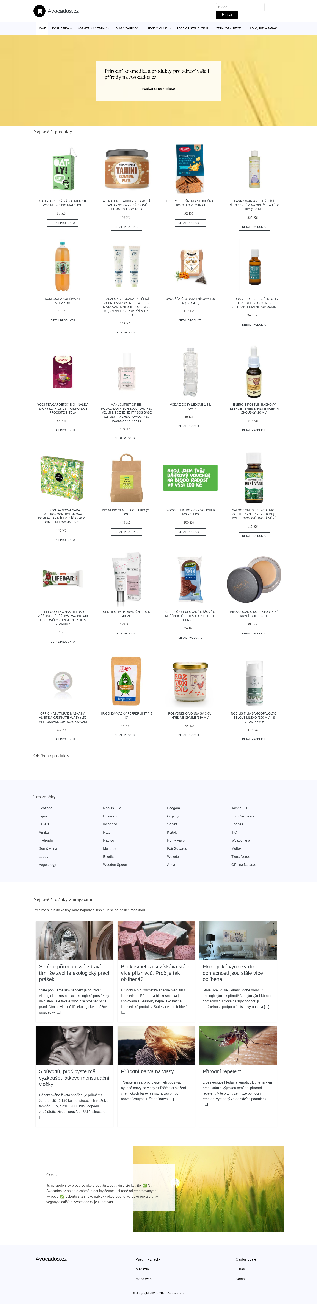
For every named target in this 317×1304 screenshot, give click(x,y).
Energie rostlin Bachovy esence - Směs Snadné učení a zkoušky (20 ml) (254, 408)
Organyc (173, 816)
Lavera (44, 824)
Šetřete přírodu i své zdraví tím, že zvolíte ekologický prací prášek (74, 973)
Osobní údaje (246, 1259)
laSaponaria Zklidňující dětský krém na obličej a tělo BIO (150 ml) (254, 205)
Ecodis (108, 857)
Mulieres (109, 848)
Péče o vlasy (157, 28)
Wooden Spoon (115, 865)
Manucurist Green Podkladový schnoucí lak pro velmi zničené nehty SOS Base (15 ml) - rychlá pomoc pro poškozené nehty (126, 412)
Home (42, 28)
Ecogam (173, 808)
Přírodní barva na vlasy (147, 1071)
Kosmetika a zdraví (92, 28)
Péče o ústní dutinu (192, 28)
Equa (43, 816)
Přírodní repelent (222, 1071)
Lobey (43, 857)
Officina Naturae (243, 865)
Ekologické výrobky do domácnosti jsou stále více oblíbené (233, 973)
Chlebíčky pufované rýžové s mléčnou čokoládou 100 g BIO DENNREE (190, 616)
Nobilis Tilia (112, 808)
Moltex (236, 848)
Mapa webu (145, 1279)
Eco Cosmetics (242, 816)
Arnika (44, 832)
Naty (106, 832)
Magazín (142, 1269)
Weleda (173, 857)
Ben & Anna (48, 848)
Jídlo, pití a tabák (263, 28)
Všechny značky (148, 1259)
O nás (240, 1269)
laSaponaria (240, 840)
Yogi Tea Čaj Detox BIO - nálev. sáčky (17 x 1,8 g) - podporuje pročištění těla (62, 408)
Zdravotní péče (228, 28)
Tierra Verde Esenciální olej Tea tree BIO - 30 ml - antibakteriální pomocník (254, 303)
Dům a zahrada (127, 28)
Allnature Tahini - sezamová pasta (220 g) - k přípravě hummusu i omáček (126, 205)
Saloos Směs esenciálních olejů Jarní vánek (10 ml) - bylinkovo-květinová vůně (254, 514)
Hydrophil (46, 840)
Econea (237, 824)
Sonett (172, 824)
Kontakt (241, 1279)
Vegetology (47, 865)
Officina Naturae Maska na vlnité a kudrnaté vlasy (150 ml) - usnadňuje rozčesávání (63, 717)
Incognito (110, 824)
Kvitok (172, 832)
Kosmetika (60, 28)
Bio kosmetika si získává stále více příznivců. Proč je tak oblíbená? (155, 973)
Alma (171, 865)
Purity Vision (177, 840)
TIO (234, 832)
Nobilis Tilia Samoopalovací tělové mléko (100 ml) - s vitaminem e (254, 717)
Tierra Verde (240, 857)
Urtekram (110, 816)
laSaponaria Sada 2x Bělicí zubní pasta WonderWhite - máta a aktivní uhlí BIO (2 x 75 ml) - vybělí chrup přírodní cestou (126, 307)
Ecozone (45, 808)
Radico (108, 840)
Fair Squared (177, 848)
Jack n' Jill (239, 808)
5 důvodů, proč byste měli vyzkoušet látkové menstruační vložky (74, 1077)
